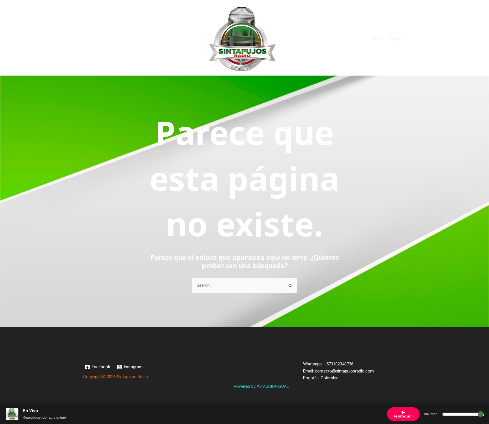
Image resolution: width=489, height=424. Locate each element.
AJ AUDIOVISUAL (273, 386)
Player (396, 39)
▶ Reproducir (403, 414)
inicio (377, 39)
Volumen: (431, 414)
